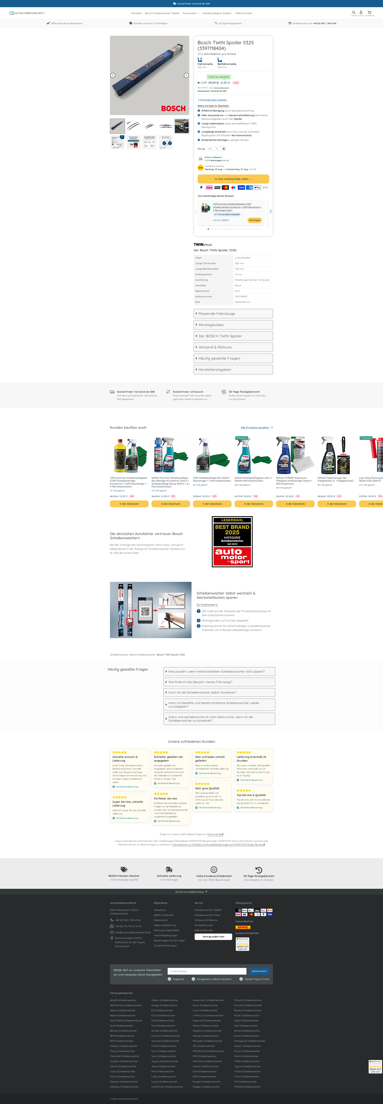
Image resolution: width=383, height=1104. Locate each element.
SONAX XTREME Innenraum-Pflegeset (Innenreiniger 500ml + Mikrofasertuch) (294, 480)
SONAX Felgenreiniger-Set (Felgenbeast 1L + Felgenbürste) (335, 479)
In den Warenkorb (129, 503)
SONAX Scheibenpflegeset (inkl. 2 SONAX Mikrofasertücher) (253, 479)
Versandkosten (221, 87)
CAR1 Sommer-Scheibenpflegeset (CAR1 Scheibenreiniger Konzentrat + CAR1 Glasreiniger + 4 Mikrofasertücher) (237, 207)
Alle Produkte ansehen (255, 427)
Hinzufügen (254, 220)
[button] (112, 75)
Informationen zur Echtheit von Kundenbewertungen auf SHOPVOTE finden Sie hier (217, 844)
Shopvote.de (214, 834)
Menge (201, 148)
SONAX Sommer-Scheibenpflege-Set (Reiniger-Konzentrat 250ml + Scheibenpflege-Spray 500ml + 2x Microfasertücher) (170, 482)
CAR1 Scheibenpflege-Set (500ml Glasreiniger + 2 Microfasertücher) (212, 479)
